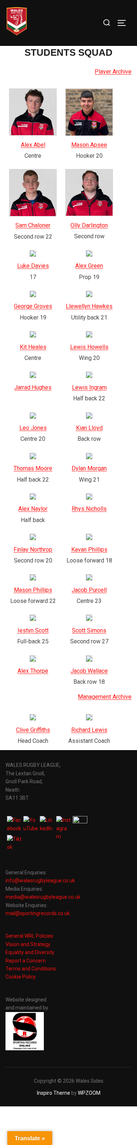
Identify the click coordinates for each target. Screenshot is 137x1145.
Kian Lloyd (89, 427)
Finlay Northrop (33, 549)
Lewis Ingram (89, 387)
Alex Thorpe (33, 670)
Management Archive (105, 696)
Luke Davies (33, 265)
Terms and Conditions (30, 969)
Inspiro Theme (53, 1093)
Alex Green (89, 265)
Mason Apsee (89, 144)
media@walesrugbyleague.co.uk (42, 897)
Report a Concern (25, 961)
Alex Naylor (32, 508)
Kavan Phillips (89, 549)
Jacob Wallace (89, 670)
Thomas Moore (33, 468)
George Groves (33, 306)
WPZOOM (89, 1093)
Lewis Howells (89, 347)
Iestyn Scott (33, 630)
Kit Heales (33, 347)
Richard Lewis (89, 729)
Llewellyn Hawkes (89, 306)
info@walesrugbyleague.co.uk (40, 880)
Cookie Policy (20, 977)
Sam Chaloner (32, 225)
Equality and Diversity (29, 952)
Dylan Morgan (89, 468)
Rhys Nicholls (89, 508)
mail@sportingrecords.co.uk (37, 913)
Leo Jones (33, 427)
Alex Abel (33, 144)
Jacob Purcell (89, 590)
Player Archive (113, 71)
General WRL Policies (29, 936)
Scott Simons (89, 630)
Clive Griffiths (33, 729)
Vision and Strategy (27, 944)
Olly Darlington (89, 225)
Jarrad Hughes (33, 387)
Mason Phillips (33, 590)
